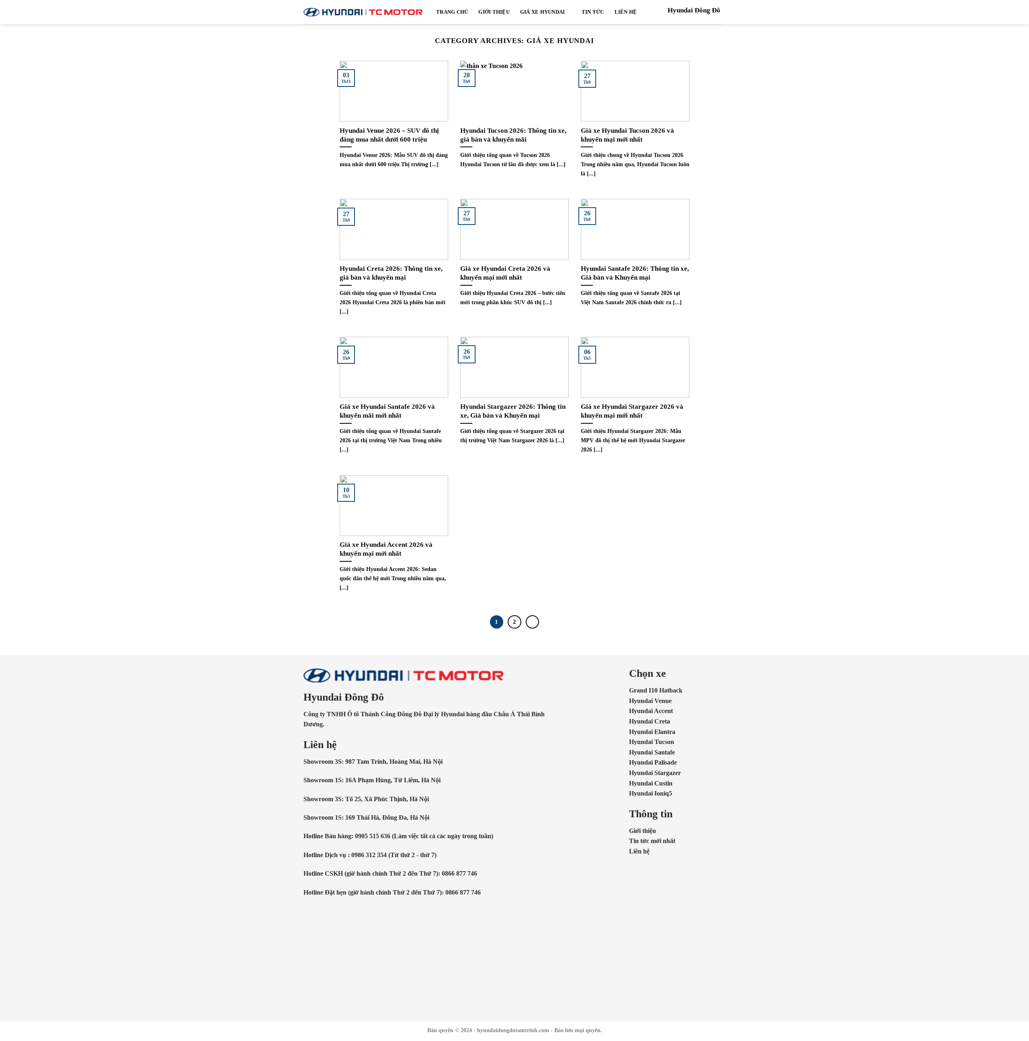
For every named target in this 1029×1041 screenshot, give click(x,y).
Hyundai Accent (651, 710)
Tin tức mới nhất (652, 840)
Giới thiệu (494, 12)
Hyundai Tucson (651, 741)
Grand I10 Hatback (656, 690)
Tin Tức (593, 12)
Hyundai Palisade (653, 762)
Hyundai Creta (649, 721)
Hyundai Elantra (652, 731)
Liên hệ (639, 851)
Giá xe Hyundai (542, 12)
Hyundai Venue (650, 700)
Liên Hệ (626, 12)
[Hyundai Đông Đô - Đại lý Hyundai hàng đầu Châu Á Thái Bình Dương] (363, 12)
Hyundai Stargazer (655, 772)
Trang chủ (452, 12)
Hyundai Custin (650, 783)
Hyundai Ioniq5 (650, 793)
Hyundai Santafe (652, 752)
